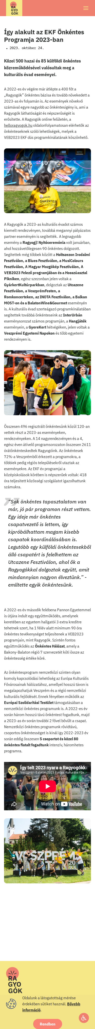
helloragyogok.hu (18, 125)
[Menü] (86, 8)
